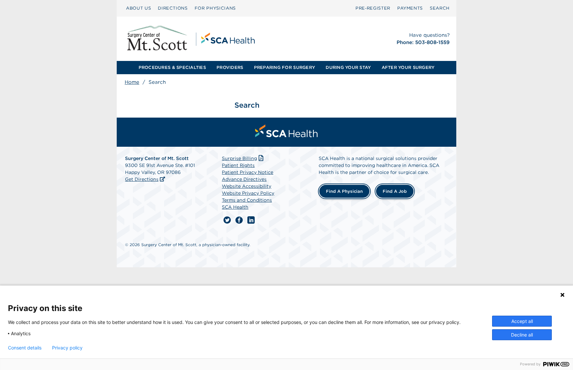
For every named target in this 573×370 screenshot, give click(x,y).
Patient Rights (238, 165)
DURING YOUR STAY (348, 67)
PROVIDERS (230, 67)
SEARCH (440, 8)
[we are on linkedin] (251, 220)
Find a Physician (344, 191)
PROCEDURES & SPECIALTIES (172, 67)
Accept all (522, 321)
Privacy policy (67, 347)
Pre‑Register (372, 8)
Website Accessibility (246, 186)
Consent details (24, 347)
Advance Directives (244, 179)
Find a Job (395, 191)
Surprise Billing (239, 158)
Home (132, 82)
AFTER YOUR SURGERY (408, 67)
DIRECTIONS (173, 8)
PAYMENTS (410, 8)
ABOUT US (138, 8)
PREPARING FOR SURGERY (284, 67)
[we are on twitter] (227, 220)
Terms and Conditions (247, 200)
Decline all (522, 335)
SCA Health (235, 207)
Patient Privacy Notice (247, 172)
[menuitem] (138, 8)
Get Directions (142, 179)
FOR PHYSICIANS (215, 8)
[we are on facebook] (239, 220)
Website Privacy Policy (248, 193)
